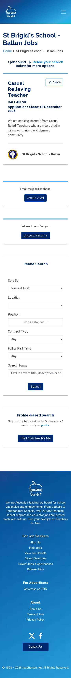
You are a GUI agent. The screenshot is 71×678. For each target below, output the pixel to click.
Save (56, 82)
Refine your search (48, 62)
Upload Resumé (35, 235)
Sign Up (35, 542)
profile (45, 425)
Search (36, 386)
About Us (35, 608)
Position (13, 314)
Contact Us (36, 646)
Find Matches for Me (35, 438)
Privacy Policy (35, 619)
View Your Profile (35, 553)
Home (7, 51)
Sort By (13, 280)
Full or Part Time (19, 348)
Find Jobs (35, 547)
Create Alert (35, 198)
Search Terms (17, 365)
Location (14, 297)
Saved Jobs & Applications (35, 563)
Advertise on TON (35, 589)
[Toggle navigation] (63, 12)
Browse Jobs (35, 569)
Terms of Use (35, 614)
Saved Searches (35, 558)
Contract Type (18, 331)
